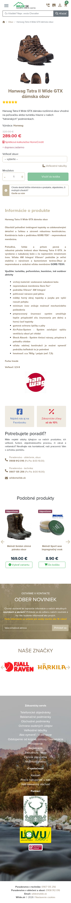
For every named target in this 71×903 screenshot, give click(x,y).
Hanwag (18, 125)
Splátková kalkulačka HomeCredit (24, 142)
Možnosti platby (35, 761)
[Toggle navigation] (6, 5)
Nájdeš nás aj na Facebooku (19, 420)
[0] (65, 6)
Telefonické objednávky (35, 712)
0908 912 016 (16, 460)
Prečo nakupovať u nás (35, 780)
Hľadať (62, 13)
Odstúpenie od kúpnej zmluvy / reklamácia (35, 739)
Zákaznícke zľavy (51, 420)
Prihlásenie (35, 743)
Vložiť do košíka (51, 176)
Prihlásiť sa (60, 628)
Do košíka (53, 564)
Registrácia (35, 748)
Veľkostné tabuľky (56, 166)
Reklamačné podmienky (35, 717)
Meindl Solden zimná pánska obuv (19, 548)
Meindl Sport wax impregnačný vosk (52, 548)
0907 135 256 (16, 471)
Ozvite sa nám (18, 193)
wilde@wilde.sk (17, 477)
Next (67, 541)
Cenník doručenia (35, 757)
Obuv (10, 22)
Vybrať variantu (20, 564)
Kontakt (35, 775)
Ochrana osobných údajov (36, 726)
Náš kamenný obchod (35, 784)
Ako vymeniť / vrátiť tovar (35, 735)
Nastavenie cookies (45, 897)
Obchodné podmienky (35, 721)
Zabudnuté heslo (35, 752)
